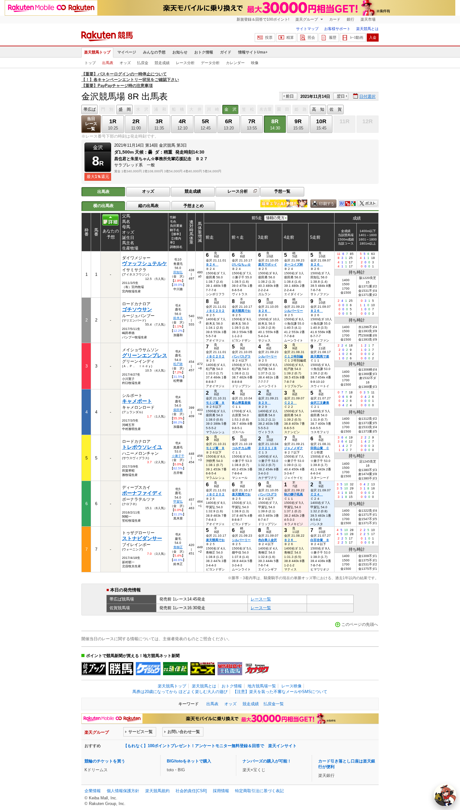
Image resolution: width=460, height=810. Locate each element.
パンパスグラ (241, 356)
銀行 (350, 19)
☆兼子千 (178, 456)
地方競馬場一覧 (262, 686)
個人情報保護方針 (123, 790)
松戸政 (178, 364)
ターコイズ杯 (293, 264)
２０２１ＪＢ (267, 448)
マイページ (126, 52)
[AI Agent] (445, 795)
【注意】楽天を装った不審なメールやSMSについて (280, 691)
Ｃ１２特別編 (293, 356)
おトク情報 (203, 52)
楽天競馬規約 (157, 790)
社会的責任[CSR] (191, 790)
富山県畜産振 (241, 402)
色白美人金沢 (267, 540)
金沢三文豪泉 (319, 402)
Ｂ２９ (264, 402)
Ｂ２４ (212, 264)
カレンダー (235, 63)
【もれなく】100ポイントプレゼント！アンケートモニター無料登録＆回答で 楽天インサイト (210, 745)
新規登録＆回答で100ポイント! (263, 19)
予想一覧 (282, 191)
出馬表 (107, 63)
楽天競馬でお (241, 310)
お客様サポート (337, 29)
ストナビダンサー (142, 538)
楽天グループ (307, 19)
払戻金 (142, 63)
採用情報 (221, 790)
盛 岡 (125, 109)
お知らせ (179, 52)
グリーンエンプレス (144, 355)
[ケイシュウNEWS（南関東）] (148, 668)
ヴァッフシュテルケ (144, 263)
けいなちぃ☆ (241, 264)
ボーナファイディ (142, 493)
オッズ (125, 63)
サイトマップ (307, 29)
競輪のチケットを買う (104, 761)
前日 (290, 96)
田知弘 (178, 272)
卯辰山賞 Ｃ (319, 448)
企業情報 (92, 790)
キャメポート (137, 401)
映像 (254, 63)
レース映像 (291, 686)
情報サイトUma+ (253, 52)
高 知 (318, 109)
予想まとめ (193, 205)
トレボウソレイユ (142, 447)
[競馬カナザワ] (257, 668)
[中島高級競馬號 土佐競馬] (229, 668)
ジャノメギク (293, 448)
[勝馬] (121, 668)
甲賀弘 (178, 501)
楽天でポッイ (267, 264)
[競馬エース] (202, 668)
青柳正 (178, 547)
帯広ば (90, 109)
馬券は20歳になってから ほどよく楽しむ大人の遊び (179, 691)
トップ (90, 63)
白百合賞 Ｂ (319, 540)
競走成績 (162, 63)
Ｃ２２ (290, 402)
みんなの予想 (154, 52)
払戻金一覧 (273, 703)
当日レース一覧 (91, 123)
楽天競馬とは (367, 29)
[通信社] (175, 668)
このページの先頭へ (359, 624)
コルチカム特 (241, 448)
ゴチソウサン (137, 309)
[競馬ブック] (93, 668)
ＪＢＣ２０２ (215, 310)
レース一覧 (261, 599)
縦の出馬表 (148, 205)
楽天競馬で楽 (319, 356)
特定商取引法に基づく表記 (259, 790)
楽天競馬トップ (97, 52)
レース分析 (185, 63)
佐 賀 (336, 109)
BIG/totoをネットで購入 (189, 761)
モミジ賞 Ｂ (215, 402)
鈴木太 (178, 318)
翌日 (341, 96)
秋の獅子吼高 (293, 494)
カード (334, 19)
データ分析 (210, 63)
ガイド (225, 52)
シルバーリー (293, 310)
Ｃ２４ (316, 494)
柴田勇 (178, 410)
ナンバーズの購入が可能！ (267, 761)
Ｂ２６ (316, 264)
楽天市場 (368, 19)
